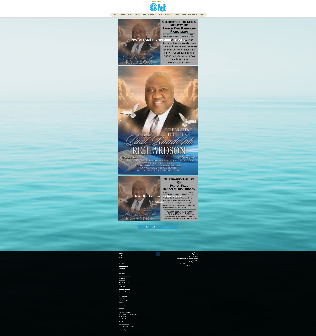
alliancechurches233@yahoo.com (188, 258)
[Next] (195, 120)
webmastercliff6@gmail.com (190, 262)
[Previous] (120, 120)
